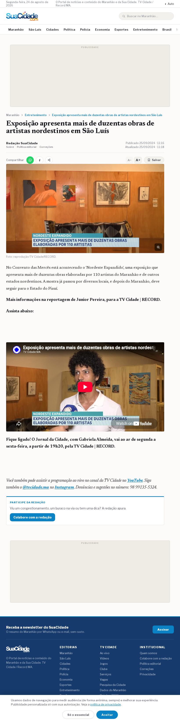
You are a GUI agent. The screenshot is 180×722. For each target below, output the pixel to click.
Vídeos (104, 658)
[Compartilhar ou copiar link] (49, 160)
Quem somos (148, 653)
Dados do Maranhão (113, 690)
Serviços (105, 674)
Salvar (156, 160)
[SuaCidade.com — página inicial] (22, 16)
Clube (103, 669)
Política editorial (26, 146)
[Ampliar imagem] (158, 247)
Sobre (10, 146)
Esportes (121, 29)
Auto (169, 4)
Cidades (52, 29)
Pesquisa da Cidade (113, 685)
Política (69, 29)
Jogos (104, 663)
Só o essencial (78, 714)
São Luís (35, 29)
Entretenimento (145, 29)
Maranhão (16, 29)
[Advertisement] (90, 76)
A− (129, 160)
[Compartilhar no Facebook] (39, 160)
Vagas (104, 679)
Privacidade (147, 674)
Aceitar (107, 714)
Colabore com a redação (32, 517)
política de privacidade (105, 704)
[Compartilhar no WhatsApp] (30, 160)
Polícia (85, 29)
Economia (102, 29)
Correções (46, 146)
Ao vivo (105, 653)
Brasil (166, 29)
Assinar (163, 629)
